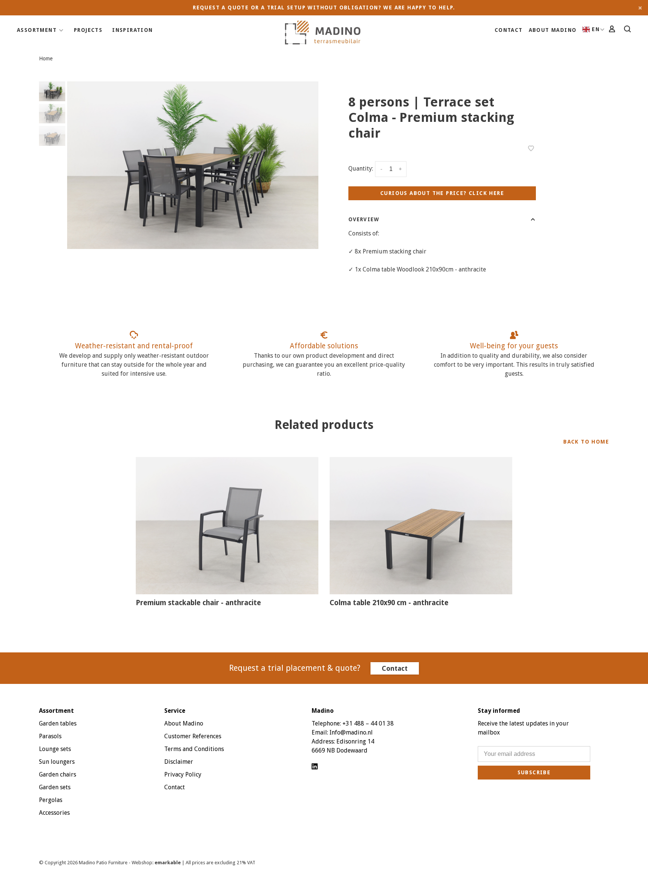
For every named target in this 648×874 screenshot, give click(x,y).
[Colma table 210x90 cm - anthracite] (421, 525)
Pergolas (50, 800)
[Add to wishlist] (531, 149)
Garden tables (57, 723)
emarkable (168, 862)
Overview (363, 219)
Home (45, 58)
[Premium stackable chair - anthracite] (227, 525)
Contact (509, 30)
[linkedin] (315, 767)
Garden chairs (57, 774)
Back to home (586, 442)
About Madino (553, 30)
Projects (88, 30)
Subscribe (534, 772)
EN (596, 29)
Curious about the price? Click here (442, 193)
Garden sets (54, 787)
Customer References (192, 736)
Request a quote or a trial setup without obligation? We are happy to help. (324, 7)
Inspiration (132, 30)
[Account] (613, 30)
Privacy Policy (182, 774)
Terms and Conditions (194, 749)
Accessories (54, 812)
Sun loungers (57, 761)
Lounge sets (55, 749)
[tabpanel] (192, 165)
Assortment (37, 30)
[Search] (628, 30)
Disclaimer (178, 761)
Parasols (50, 736)
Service (174, 710)
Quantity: (360, 168)
